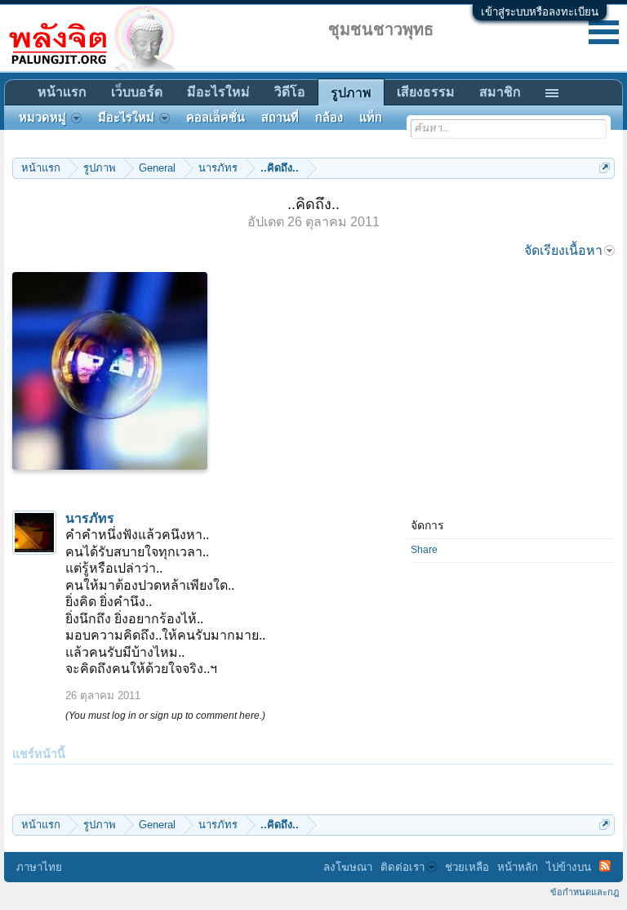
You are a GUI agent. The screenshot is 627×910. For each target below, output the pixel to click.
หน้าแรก (62, 92)
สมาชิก (500, 92)
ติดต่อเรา (402, 867)
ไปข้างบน (568, 867)
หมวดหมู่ (42, 117)
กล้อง (329, 117)
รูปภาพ (351, 93)
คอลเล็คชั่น (215, 117)
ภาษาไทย (39, 867)
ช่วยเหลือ (467, 867)
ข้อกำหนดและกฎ (584, 892)
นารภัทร (89, 518)
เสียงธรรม (426, 92)
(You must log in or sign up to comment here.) (165, 715)
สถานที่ (280, 117)
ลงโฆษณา (347, 867)
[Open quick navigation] (604, 168)
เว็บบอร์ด (136, 92)
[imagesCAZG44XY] (109, 371)
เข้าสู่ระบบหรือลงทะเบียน (539, 12)
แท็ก (370, 117)
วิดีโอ (289, 92)
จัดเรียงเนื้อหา (563, 250)
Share (424, 549)
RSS (605, 866)
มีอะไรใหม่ (218, 92)
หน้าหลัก (517, 867)
